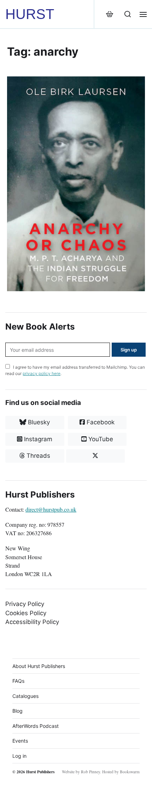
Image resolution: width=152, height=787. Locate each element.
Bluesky (38, 422)
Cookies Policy (25, 613)
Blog (17, 711)
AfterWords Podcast (35, 726)
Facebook (100, 422)
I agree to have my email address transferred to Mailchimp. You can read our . (75, 370)
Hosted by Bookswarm (121, 771)
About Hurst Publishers (38, 666)
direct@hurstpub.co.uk (50, 509)
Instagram (37, 439)
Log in (19, 756)
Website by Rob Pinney (81, 771)
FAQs (18, 681)
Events (20, 741)
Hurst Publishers (40, 772)
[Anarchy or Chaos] (76, 183)
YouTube (100, 439)
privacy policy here (41, 373)
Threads (37, 455)
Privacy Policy (24, 603)
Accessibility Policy (32, 621)
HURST (29, 14)
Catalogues (25, 696)
